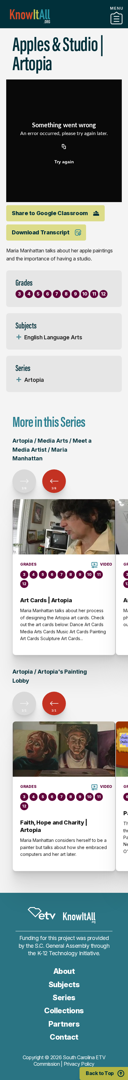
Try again (64, 161)
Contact (64, 1037)
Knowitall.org (30, 16)
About (64, 971)
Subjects (64, 984)
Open (19, 337)
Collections (64, 1010)
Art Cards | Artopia (46, 600)
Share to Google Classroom (50, 213)
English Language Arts (53, 337)
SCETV (42, 913)
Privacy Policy (79, 1064)
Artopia (34, 380)
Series (64, 997)
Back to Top (100, 1073)
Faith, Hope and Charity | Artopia (53, 826)
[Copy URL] (64, 147)
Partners (64, 26)
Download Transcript (40, 232)
